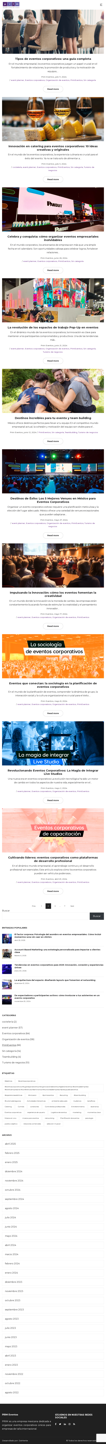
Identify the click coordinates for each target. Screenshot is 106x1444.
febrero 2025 (12, 1153)
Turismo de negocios (53, 352)
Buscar (6, 910)
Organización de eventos (57, 80)
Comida (21, 1107)
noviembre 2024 (14, 1180)
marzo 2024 (11, 1254)
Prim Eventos (46, 77)
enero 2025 (11, 1162)
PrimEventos (76, 80)
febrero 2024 (12, 1263)
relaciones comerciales (32, 1124)
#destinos (8, 1081)
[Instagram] (70, 1424)
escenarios (95, 1107)
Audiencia (77, 1101)
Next (72, 906)
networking (49, 1118)
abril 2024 (10, 1245)
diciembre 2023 (13, 1282)
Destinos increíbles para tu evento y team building (53, 418)
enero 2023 (11, 1365)
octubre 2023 (12, 1300)
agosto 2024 (12, 1208)
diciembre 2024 (13, 1171)
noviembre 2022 (14, 1374)
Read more (53, 89)
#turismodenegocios (13, 1101)
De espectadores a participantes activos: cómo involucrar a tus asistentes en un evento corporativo (57, 996)
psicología (89, 1118)
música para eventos (30, 1118)
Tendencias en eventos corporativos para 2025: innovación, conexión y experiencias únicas (58, 966)
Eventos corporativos (35, 80)
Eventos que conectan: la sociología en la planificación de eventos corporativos (53, 685)
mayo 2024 (11, 1236)
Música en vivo (10, 1118)
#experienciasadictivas (13, 1095)
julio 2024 (10, 1217)
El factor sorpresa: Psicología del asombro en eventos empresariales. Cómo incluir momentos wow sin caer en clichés (57, 935)
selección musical (53, 1124)
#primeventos (48, 1095)
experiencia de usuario (36, 1112)
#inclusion (32, 1095)
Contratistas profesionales (55, 1107)
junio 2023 (11, 1337)
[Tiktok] (74, 1424)
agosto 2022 (12, 1392)
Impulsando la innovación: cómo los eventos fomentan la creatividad (53, 594)
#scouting (64, 1095)
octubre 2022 (12, 1383)
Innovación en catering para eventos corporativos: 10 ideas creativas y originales (53, 147)
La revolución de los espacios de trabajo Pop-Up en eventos (53, 327)
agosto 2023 (12, 1319)
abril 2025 (10, 1144)
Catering (8, 1107)
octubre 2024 (12, 1190)
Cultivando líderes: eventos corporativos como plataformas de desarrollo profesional (53, 859)
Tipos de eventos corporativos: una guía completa (53, 58)
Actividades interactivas (36, 1101)
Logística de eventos (59, 1112)
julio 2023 (10, 1328)
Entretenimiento (78, 1107)
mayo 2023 (11, 1346)
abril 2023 (10, 1355)
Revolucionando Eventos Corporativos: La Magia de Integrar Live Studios (53, 772)
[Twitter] (60, 1424)
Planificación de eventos (69, 1118)
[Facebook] (55, 1424)
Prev (34, 906)
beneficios (91, 1101)
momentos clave (94, 1112)
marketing (77, 1112)
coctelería (17, 167)
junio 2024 (11, 1226)
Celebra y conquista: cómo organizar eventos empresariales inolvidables (53, 238)
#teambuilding (80, 1095)
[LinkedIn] (65, 1424)
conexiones (34, 1107)
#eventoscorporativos (26, 1081)
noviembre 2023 (14, 1291)
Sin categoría (90, 80)
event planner (17, 80)
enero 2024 (11, 1272)
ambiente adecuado (59, 1101)
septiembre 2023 (14, 1309)
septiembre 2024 (14, 1199)
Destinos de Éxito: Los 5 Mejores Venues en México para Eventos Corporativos (53, 500)
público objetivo (11, 1124)
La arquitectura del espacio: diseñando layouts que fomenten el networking (54, 980)
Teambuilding (71, 432)
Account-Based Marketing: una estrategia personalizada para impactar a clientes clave (57, 951)
